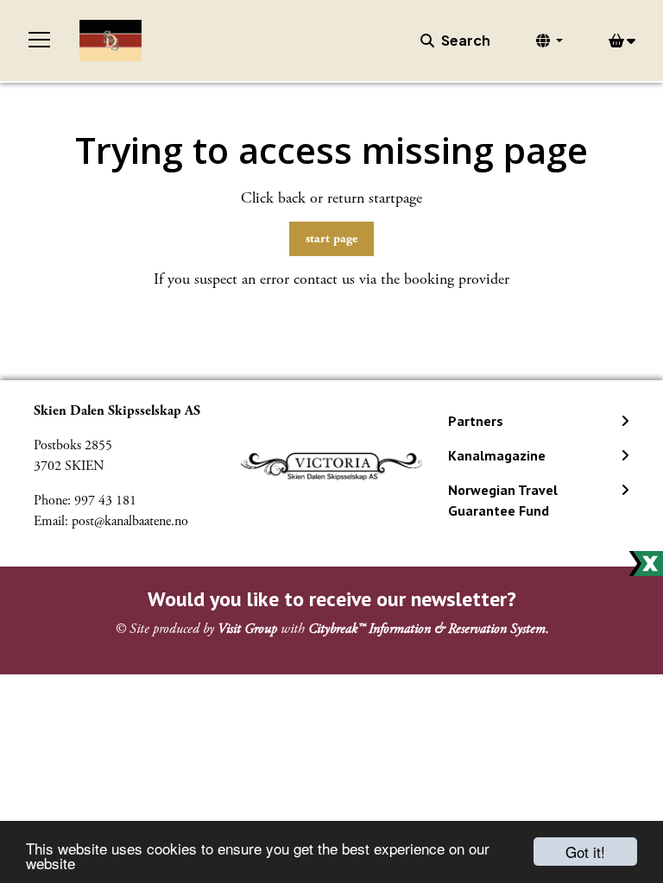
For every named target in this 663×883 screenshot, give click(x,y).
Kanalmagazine (497, 455)
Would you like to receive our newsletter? (332, 599)
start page (331, 238)
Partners (475, 420)
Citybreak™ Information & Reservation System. (428, 629)
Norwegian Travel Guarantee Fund (503, 500)
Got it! (585, 851)
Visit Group (247, 629)
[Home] (110, 40)
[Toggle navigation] (40, 40)
